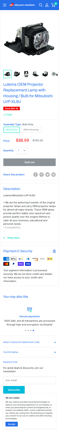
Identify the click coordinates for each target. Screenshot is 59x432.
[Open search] (40, 5)
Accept (11, 424)
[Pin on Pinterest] (41, 174)
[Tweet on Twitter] (47, 174)
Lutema (7, 114)
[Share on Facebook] (35, 174)
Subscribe (14, 389)
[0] (53, 5)
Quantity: (8, 150)
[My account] (46, 5)
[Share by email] (53, 174)
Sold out (30, 162)
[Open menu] (4, 5)
